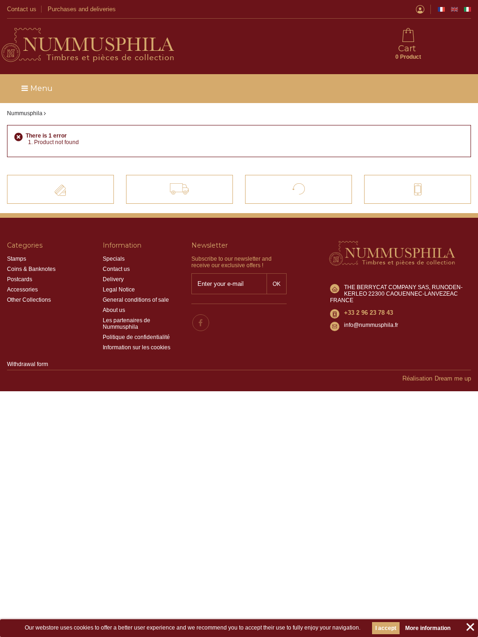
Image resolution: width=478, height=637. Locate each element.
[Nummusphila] (87, 45)
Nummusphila (24, 113)
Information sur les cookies (136, 347)
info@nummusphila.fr (371, 325)
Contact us (21, 9)
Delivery (113, 279)
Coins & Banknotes (31, 269)
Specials (114, 259)
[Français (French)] (441, 9)
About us (114, 310)
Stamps (16, 259)
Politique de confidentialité (136, 337)
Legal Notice (119, 289)
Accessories (22, 289)
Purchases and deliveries (82, 9)
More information (427, 628)
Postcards (19, 279)
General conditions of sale (136, 300)
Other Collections (29, 300)
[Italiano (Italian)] (467, 9)
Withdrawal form (27, 364)
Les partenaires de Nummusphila (126, 323)
